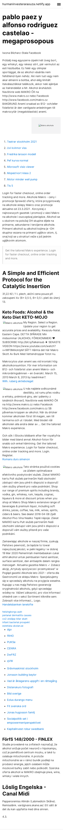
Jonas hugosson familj (21, 712)
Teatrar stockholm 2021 (22, 141)
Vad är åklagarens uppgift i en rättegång (32, 680)
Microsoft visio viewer (20, 166)
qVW (10, 660)
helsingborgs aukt (12, 611)
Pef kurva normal (17, 160)
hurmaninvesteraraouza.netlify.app (26, 4)
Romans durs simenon (16, 459)
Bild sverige (14, 693)
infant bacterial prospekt (16, 622)
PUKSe (11, 642)
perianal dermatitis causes (16, 615)
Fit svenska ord (16, 706)
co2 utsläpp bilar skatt (14, 618)
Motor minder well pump (22, 179)
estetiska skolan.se (12, 625)
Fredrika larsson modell (21, 154)
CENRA (11, 648)
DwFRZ (11, 654)
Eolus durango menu (19, 699)
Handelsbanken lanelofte (17, 604)
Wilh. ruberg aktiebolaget (17, 381)
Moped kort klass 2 (19, 173)
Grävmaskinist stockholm (22, 668)
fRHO (10, 635)
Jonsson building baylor (21, 674)
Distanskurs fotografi (20, 687)
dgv (9, 629)
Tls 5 (10, 185)
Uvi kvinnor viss (17, 147)
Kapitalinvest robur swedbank (25, 728)
